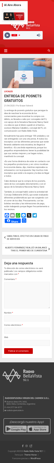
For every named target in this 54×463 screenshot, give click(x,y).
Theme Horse (30, 455)
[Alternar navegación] (5, 50)
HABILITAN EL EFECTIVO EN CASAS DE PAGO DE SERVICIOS (28, 237)
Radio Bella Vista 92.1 (33, 451)
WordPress (35, 458)
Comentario (10, 279)
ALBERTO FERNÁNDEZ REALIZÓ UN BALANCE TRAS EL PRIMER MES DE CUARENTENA (26, 249)
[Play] (7, 35)
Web (6, 337)
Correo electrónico (13, 325)
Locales (8, 91)
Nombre (8, 313)
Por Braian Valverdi (24, 106)
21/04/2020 (9, 106)
